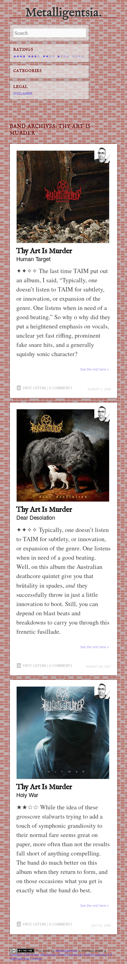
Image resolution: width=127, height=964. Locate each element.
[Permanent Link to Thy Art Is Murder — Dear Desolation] (63, 455)
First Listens (34, 388)
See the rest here (93, 369)
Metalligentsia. (63, 13)
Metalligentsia (66, 951)
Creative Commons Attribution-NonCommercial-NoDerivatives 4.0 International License (61, 957)
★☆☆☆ (63, 56)
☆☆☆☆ (78, 56)
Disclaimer (22, 93)
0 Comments (60, 388)
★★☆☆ (49, 56)
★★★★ (19, 56)
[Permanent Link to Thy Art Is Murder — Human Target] (63, 196)
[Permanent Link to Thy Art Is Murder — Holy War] (63, 732)
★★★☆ (34, 56)
